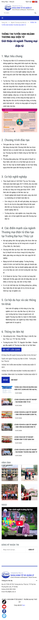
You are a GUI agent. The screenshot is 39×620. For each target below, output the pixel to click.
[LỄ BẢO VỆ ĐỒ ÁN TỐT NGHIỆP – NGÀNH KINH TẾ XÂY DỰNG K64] (7, 439)
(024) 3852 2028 (10, 589)
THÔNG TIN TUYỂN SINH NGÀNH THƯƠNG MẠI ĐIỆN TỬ (19, 371)
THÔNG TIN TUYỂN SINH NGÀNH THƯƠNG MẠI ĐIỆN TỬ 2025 (19, 366)
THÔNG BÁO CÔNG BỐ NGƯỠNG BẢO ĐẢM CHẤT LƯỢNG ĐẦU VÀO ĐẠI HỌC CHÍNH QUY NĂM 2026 (25, 388)
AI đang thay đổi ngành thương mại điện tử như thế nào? (19, 355)
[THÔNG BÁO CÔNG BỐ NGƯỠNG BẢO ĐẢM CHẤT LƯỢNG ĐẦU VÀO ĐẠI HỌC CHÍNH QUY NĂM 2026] (7, 389)
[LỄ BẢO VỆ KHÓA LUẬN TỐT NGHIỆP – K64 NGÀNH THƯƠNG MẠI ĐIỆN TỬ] (7, 452)
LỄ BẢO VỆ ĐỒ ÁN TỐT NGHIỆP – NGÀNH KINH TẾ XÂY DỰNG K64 (24, 438)
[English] (36, 1)
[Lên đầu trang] (33, 616)
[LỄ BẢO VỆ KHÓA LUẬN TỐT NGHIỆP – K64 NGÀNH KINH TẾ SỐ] (7, 402)
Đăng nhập (5, 1)
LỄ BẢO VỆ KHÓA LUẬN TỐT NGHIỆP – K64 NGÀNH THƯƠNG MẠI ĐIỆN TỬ (25, 451)
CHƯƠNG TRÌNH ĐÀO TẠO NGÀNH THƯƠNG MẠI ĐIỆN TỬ (19, 374)
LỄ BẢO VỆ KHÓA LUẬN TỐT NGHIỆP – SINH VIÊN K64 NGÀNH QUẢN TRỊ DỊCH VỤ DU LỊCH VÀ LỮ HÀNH (25, 413)
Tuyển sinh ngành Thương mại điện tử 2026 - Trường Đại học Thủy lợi (19, 360)
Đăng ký (12, 1)
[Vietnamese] (33, 1)
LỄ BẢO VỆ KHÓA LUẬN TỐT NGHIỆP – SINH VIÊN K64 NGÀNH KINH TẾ (25, 426)
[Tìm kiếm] (35, 13)
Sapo (23, 605)
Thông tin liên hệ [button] (7, 580)
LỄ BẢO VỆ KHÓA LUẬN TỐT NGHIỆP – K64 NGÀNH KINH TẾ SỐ (25, 401)
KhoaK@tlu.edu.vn (10, 591)
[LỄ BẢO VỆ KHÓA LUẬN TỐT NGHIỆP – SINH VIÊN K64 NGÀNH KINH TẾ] (7, 427)
